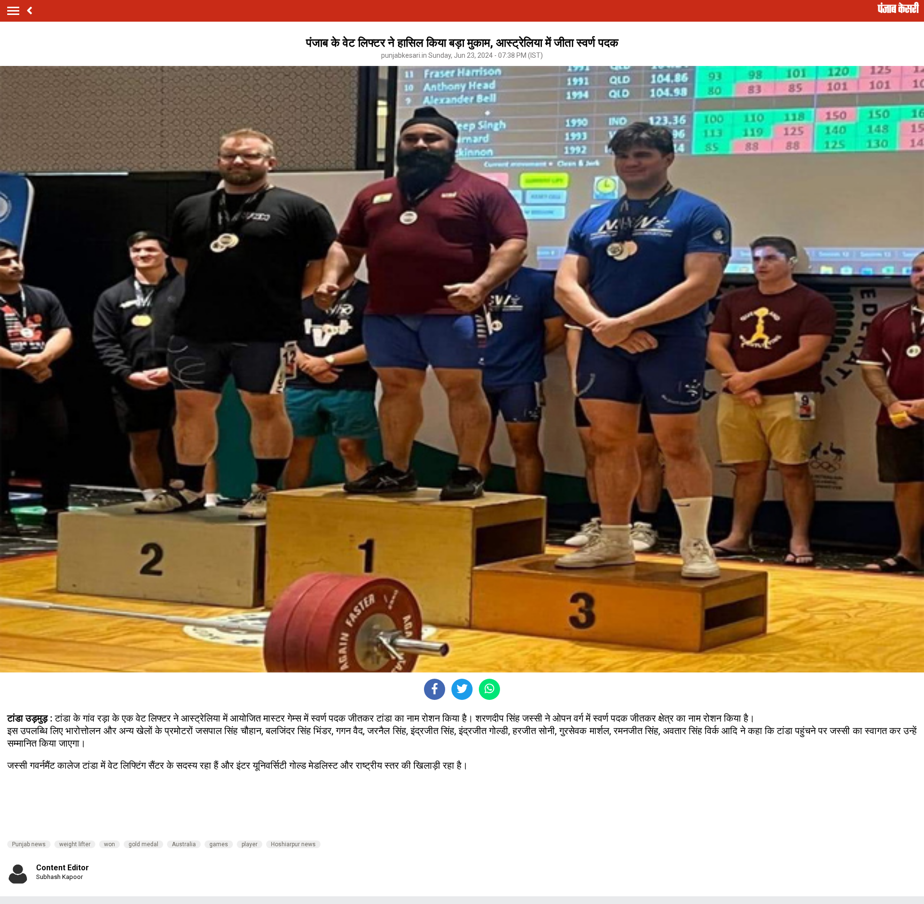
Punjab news (29, 844)
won (109, 844)
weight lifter (74, 844)
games (218, 844)
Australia (184, 844)
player (249, 844)
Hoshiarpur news (293, 844)
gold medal (143, 844)
